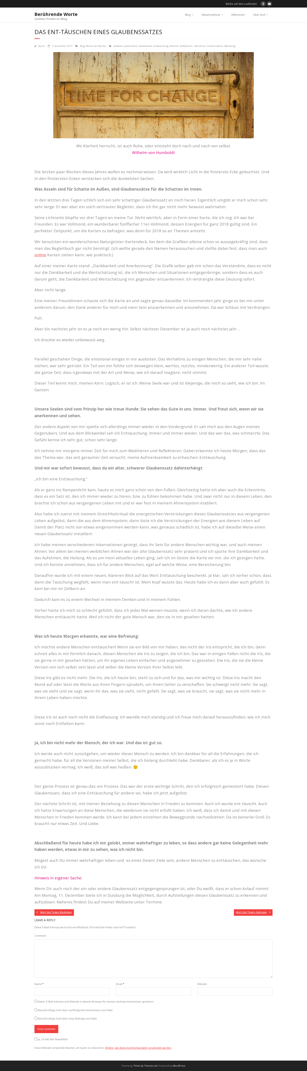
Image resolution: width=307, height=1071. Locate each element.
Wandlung (229, 45)
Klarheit (174, 45)
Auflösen (118, 45)
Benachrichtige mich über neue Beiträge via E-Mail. (67, 1018)
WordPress (179, 1065)
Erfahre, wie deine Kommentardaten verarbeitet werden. (138, 1048)
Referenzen (238, 15)
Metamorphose (211, 15)
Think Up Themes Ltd (145, 1065)
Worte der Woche (96, 45)
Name (39, 984)
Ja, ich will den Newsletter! (53, 1039)
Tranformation (215, 45)
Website (202, 984)
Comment (40, 936)
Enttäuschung (161, 45)
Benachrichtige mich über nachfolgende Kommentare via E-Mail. (75, 1010)
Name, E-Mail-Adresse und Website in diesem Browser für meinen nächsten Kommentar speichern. (96, 1001)
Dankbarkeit (145, 45)
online (40, 254)
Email (120, 984)
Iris (43, 45)
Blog (187, 15)
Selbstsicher (186, 45)
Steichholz (200, 45)
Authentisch (130, 45)
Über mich (259, 15)
